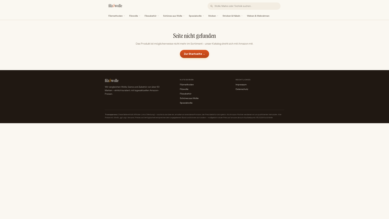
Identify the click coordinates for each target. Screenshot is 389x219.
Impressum (241, 84)
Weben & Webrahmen (258, 15)
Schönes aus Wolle (172, 15)
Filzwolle (133, 15)
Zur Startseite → (194, 53)
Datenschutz (242, 89)
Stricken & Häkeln (231, 15)
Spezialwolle (195, 15)
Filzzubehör (151, 15)
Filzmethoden (115, 15)
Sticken (212, 15)
